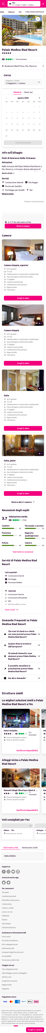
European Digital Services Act (12, 952)
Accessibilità (6, 956)
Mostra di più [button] (10, 610)
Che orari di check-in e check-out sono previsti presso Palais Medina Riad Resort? (22, 634)
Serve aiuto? (6, 937)
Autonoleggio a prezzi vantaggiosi (14, 973)
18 (12, 124)
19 (17, 124)
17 (6, 124)
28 (28, 130)
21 (28, 124)
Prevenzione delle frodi (10, 960)
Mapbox (28, 201)
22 (34, 124)
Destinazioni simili (30, 848)
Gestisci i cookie (8, 908)
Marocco (11, 12)
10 (6, 118)
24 (6, 130)
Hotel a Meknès (10, 856)
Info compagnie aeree (10, 944)
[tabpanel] (23, 856)
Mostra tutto (8, 194)
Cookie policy (7, 904)
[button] (22, 30)
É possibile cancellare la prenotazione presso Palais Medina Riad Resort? (20, 668)
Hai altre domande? (17, 678)
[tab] (10, 848)
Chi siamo (5, 892)
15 (34, 118)
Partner (4, 920)
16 (39, 118)
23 (39, 124)
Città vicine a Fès (10, 848)
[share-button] (38, 19)
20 (23, 124)
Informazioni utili (8, 948)
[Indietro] (7, 98)
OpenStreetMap (38, 201)
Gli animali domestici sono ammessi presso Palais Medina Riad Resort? (22, 656)
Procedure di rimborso (10, 940)
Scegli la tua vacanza (9, 981)
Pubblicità (5, 916)
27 (23, 130)
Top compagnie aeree (10, 969)
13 (23, 118)
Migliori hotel (7, 985)
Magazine (5, 989)
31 (6, 136)
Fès (20, 12)
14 (28, 118)
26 (17, 130)
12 (17, 118)
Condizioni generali (9, 896)
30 (39, 130)
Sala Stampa (6, 924)
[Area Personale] (43, 4)
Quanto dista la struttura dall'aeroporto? (19, 645)
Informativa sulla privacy (10, 900)
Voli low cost (6, 977)
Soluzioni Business (9, 927)
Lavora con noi (7, 912)
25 (12, 130)
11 (12, 118)
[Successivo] (39, 98)
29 (34, 130)
